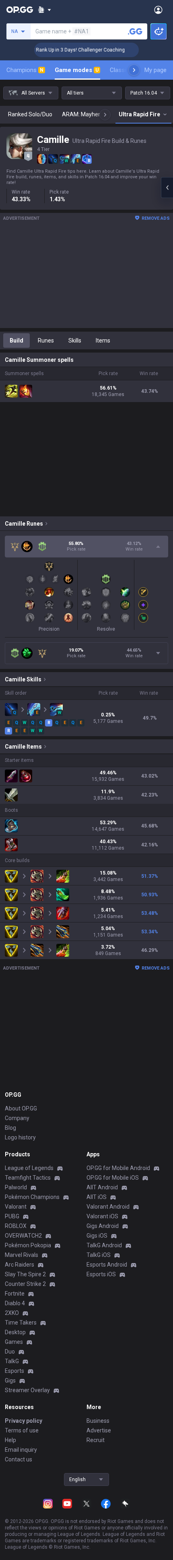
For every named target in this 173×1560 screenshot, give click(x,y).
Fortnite (15, 1293)
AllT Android (102, 1187)
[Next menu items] (134, 70)
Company (17, 1118)
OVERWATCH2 (23, 1235)
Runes (46, 340)
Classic (123, 70)
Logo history (20, 1137)
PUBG (12, 1216)
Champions (24, 70)
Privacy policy (23, 1421)
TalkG (12, 1361)
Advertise (98, 1430)
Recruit (95, 1440)
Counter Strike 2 (25, 1284)
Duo (10, 1351)
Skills (74, 340)
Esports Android (106, 1264)
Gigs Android (102, 1226)
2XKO (12, 1313)
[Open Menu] (158, 10)
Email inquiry (21, 1450)
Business (97, 1421)
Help (10, 1440)
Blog (10, 1128)
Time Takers (21, 1322)
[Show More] (44, 10)
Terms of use (22, 1430)
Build (16, 340)
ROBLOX (16, 1226)
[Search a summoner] (135, 31)
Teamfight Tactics (28, 1177)
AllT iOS (96, 1197)
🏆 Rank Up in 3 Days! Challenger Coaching (70, 50)
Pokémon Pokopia (28, 1245)
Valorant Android (108, 1206)
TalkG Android (104, 1245)
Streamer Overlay (27, 1390)
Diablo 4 (15, 1303)
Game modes (77, 70)
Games (14, 1342)
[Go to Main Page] (19, 9)
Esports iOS (101, 1274)
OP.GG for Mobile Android (118, 1168)
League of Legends (29, 1168)
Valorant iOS (102, 1216)
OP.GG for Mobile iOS (112, 1177)
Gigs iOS (96, 1235)
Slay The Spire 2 (25, 1274)
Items (103, 340)
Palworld (16, 1187)
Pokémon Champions (32, 1197)
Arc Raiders (19, 1264)
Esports (14, 1371)
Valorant (16, 1206)
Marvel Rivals (21, 1255)
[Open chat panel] (167, 187)
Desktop (15, 1332)
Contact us (18, 1459)
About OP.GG (21, 1108)
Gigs (10, 1380)
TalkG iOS (98, 1255)
